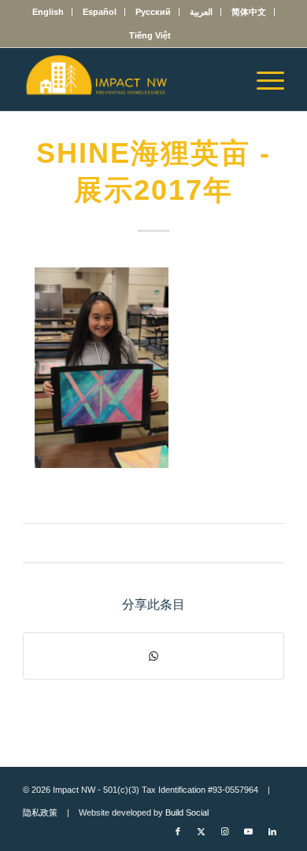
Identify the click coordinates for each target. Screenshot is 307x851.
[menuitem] (48, 12)
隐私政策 (40, 812)
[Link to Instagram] (225, 831)
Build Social (187, 812)
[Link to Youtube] (249, 831)
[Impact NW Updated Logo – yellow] (127, 79)
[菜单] (262, 79)
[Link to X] (201, 831)
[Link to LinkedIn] (272, 831)
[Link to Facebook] (178, 831)
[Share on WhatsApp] (153, 656)
